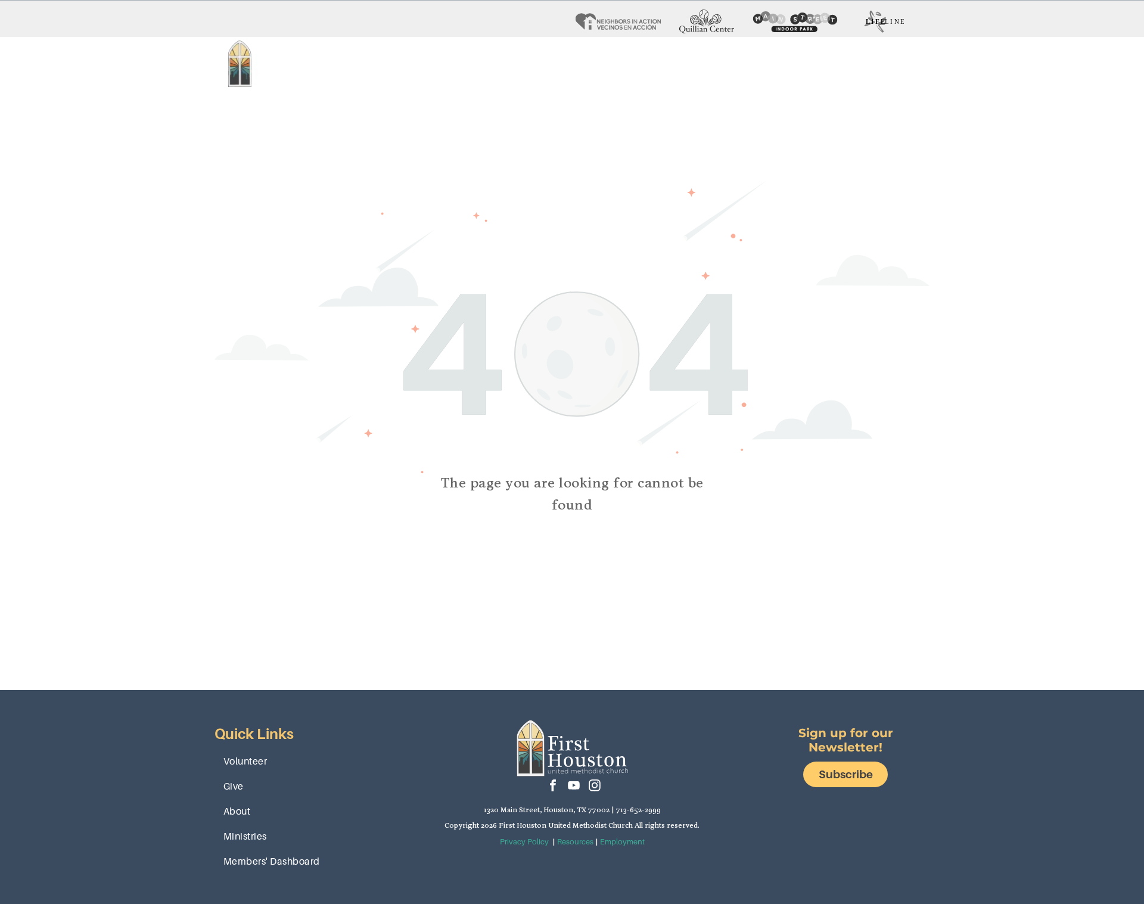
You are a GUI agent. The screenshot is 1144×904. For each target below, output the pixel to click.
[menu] (1117, 45)
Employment (622, 841)
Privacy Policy (524, 841)
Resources (575, 841)
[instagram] (595, 786)
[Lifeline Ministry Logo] (884, 21)
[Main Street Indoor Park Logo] (795, 21)
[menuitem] (375, 64)
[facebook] (553, 786)
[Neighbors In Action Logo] (618, 21)
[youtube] (574, 786)
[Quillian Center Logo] (707, 21)
